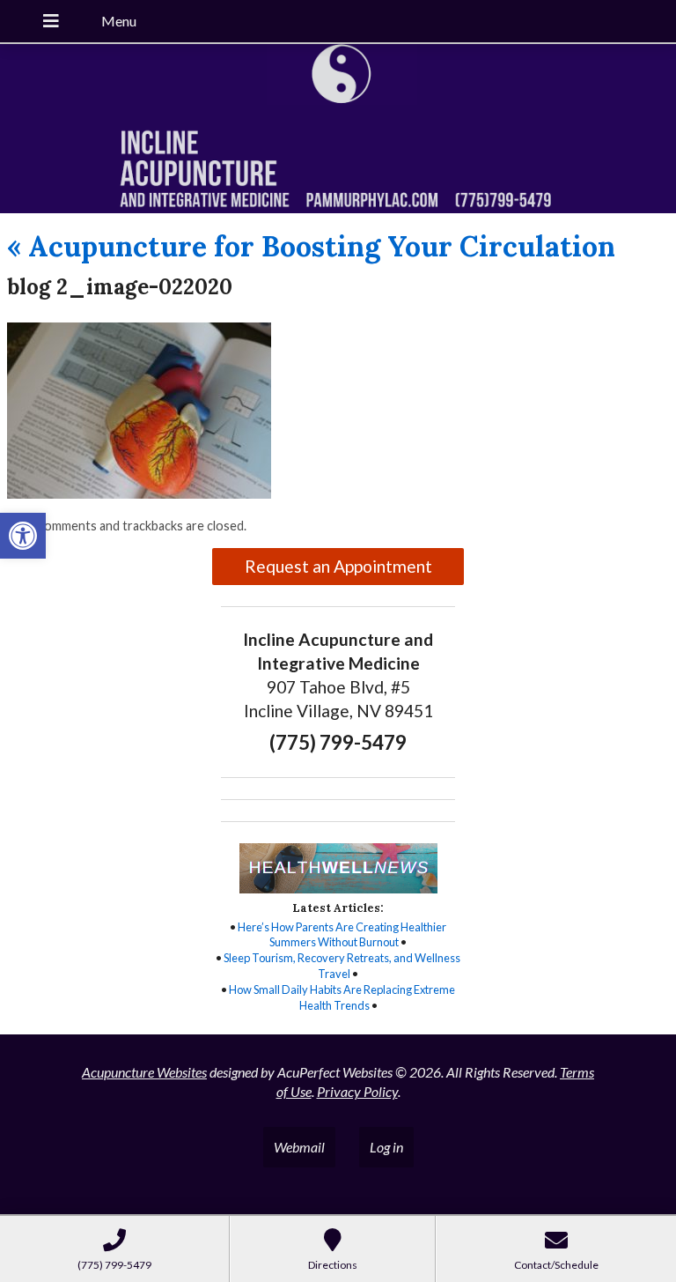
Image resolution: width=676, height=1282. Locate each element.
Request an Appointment (338, 566)
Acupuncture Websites (144, 1071)
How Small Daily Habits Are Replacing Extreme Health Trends (342, 997)
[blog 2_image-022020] (139, 493)
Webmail (299, 1146)
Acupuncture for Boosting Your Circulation (311, 246)
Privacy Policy (357, 1091)
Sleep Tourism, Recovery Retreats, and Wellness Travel (342, 966)
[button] (23, 536)
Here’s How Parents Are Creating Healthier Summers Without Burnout (342, 935)
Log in (386, 1146)
